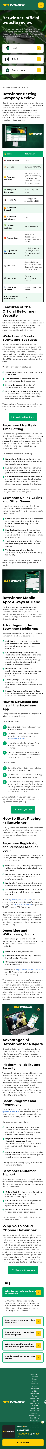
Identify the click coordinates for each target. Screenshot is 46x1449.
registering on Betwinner (20, 900)
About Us (34, 1374)
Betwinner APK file (16, 738)
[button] (23, 1292)
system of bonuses (11, 1112)
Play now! (23, 1442)
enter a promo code (22, 904)
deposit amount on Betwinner (30, 970)
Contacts (34, 1377)
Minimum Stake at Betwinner (34, 1405)
